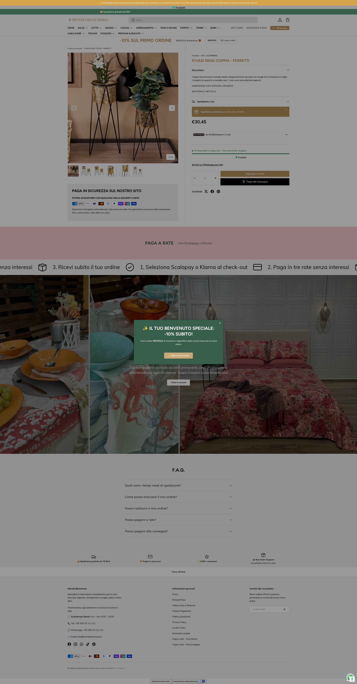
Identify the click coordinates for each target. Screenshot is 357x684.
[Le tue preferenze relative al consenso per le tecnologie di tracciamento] (352, 679)
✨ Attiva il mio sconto (178, 355)
